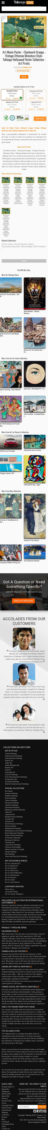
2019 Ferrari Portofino (7, 451)
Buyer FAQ (5, 1096)
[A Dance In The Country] (35, 516)
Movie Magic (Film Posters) (34, 246)
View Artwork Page (23, 70)
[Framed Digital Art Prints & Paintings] (38, 987)
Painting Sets (10, 842)
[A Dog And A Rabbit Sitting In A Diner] (11, 552)
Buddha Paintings (11, 796)
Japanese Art (10, 814)
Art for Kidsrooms (11, 871)
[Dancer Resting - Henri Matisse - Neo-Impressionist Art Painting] (11, 374)
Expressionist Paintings (13, 756)
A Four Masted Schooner (32, 561)
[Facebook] (38, 1112)
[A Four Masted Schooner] (35, 551)
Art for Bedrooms (11, 866)
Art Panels (9, 791)
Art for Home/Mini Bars (13, 873)
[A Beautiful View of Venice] (35, 441)
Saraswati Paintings (12, 807)
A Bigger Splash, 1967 (7, 473)
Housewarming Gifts (11, 246)
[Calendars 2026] (17, 931)
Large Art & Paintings (13, 845)
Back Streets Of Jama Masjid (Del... (9, 335)
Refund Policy (7, 1101)
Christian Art (9, 819)
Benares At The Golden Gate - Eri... (33, 351)
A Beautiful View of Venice (32, 450)
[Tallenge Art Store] (24, 2)
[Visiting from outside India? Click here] (14, 903)
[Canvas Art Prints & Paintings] (31, 967)
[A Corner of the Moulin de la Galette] (11, 506)
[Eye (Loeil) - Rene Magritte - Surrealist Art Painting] (35, 374)
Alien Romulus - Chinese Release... (31, 312)
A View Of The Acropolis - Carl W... (9, 295)
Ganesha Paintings (12, 803)
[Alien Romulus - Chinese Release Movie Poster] (35, 293)
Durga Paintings (10, 852)
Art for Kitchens (11, 868)
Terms (4, 1103)
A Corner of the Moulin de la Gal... (9, 521)
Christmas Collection (12, 838)
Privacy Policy (7, 1108)
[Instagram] (41, 1112)
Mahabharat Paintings (13, 828)
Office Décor (9, 889)
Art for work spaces (12, 882)
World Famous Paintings (14, 824)
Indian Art (8, 763)
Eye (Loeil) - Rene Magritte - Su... (34, 389)
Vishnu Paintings (11, 800)
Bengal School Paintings (14, 817)
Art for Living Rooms (12, 864)
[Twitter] (34, 1112)
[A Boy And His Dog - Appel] (35, 469)
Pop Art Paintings (11, 775)
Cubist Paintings (11, 754)
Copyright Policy (8, 1105)
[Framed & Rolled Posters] (27, 951)
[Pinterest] (44, 1112)
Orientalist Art (10, 772)
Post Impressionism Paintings (16, 777)
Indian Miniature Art (12, 765)
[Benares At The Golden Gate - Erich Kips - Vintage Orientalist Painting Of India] (35, 332)
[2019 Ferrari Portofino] (11, 442)
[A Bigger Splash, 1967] (11, 463)
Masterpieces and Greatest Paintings (18, 831)
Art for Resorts (21, 244)
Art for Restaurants (12, 875)
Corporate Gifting (11, 892)
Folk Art (8, 770)
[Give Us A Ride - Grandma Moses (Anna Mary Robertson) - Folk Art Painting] (35, 404)
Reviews (5, 1098)
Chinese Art (9, 821)
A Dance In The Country (31, 540)
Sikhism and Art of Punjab (14, 849)
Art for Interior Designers (14, 894)
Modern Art (9, 768)
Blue (31, 244)
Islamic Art (9, 761)
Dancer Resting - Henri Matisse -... (10, 390)
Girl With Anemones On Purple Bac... (10, 425)
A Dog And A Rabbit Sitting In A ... (10, 562)
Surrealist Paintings (12, 782)
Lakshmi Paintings (11, 805)
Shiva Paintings (10, 798)
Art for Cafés (10, 880)
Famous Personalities (13, 847)
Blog (3, 1119)
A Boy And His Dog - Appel (32, 485)
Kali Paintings (10, 854)
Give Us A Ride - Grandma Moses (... (34, 415)
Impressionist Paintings (13, 758)
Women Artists (10, 826)
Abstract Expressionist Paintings (17, 784)
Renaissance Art (11, 779)
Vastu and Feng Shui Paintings (16, 856)
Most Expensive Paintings (14, 833)
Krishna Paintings (11, 793)
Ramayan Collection (12, 840)
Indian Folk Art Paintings (14, 835)
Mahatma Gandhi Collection (15, 810)
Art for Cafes (7, 244)
